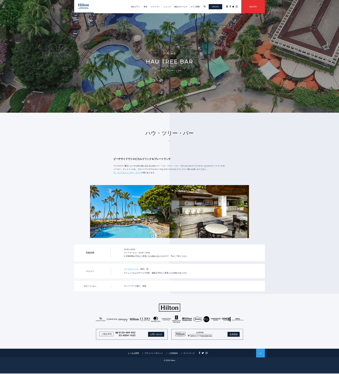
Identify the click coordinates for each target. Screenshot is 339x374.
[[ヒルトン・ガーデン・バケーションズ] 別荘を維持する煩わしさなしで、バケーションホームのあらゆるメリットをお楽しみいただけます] (238, 319)
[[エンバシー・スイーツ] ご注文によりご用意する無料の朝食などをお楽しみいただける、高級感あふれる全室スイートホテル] (176, 319)
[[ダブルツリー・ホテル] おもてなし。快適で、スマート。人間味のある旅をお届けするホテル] (156, 319)
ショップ (167, 7)
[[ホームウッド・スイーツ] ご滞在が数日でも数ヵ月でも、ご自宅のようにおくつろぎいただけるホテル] (215, 319)
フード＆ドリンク (131, 269)
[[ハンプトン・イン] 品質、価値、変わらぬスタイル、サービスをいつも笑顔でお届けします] (197, 319)
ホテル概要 (195, 7)
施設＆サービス (180, 7)
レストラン (155, 7)
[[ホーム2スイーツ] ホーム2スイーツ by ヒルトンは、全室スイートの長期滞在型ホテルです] (226, 319)
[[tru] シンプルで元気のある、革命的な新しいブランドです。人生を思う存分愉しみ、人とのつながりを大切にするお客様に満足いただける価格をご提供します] (206, 319)
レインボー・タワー (133, 173)
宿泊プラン (135, 7)
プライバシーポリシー (153, 353)
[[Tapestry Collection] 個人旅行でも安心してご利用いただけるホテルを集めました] (166, 319)
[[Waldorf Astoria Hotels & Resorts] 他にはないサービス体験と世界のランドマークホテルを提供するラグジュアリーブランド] (100, 319)
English (215, 7)
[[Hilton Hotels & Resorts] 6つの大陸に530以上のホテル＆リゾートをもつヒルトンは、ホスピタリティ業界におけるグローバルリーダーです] (134, 319)
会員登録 (234, 334)
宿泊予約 (253, 7)
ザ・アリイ (118, 173)
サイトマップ (189, 353)
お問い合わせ (156, 334)
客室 (145, 7)
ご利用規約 (173, 353)
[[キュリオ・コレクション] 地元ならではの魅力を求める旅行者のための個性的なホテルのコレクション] (145, 319)
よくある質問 (133, 353)
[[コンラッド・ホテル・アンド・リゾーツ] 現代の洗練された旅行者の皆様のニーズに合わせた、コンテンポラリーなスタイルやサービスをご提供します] (111, 319)
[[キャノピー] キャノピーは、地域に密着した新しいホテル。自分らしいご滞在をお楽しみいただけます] (123, 319)
